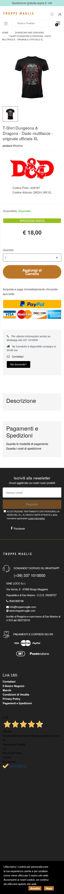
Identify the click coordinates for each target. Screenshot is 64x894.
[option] (32, 77)
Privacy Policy (11, 699)
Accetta (35, 888)
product (7, 146)
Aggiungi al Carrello (32, 271)
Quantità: (8, 250)
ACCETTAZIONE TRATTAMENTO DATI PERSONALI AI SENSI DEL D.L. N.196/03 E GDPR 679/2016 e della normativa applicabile (33, 515)
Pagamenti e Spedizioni (17, 703)
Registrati (32, 504)
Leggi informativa (36, 518)
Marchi (7, 690)
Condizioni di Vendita (16, 694)
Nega (49, 888)
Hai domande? (18, 364)
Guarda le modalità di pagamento (27, 444)
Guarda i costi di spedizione (23, 448)
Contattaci (17, 356)
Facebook (19, 528)
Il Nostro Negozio (13, 686)
